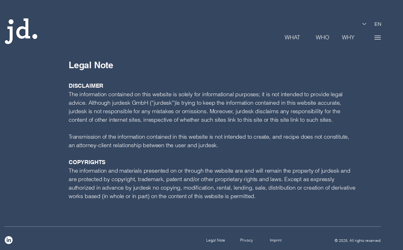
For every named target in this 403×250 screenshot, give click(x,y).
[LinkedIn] (9, 240)
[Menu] (377, 37)
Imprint (275, 240)
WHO (322, 37)
